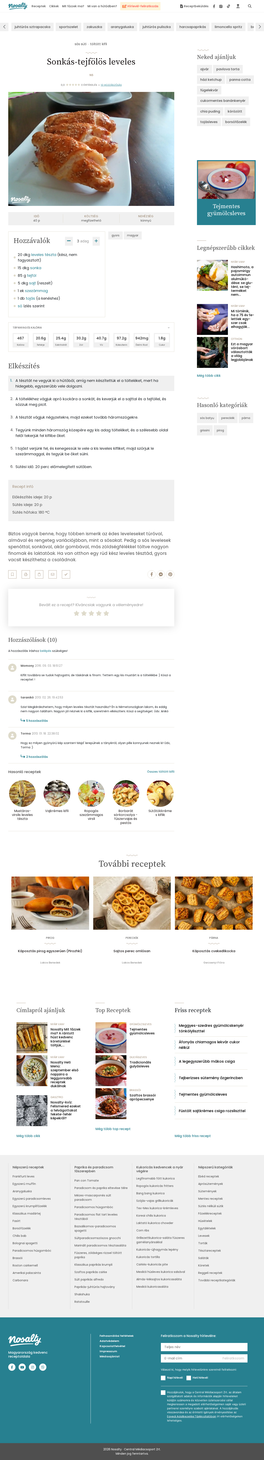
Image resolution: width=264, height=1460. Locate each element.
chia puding (210, 111)
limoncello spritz (228, 27)
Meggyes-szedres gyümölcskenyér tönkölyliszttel (211, 1028)
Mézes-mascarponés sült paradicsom (92, 1197)
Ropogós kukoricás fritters (154, 1186)
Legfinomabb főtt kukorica (155, 1178)
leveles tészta (43, 254)
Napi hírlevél (175, 1377)
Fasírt (16, 1221)
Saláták (203, 1258)
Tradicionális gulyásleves (140, 1064)
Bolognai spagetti (25, 1243)
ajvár (204, 69)
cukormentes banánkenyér (222, 100)
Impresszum (108, 1351)
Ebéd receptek (208, 1176)
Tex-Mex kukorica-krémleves (157, 1208)
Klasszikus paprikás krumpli (93, 1265)
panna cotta (240, 79)
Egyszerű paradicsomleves (32, 1199)
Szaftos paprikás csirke (90, 1272)
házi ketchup (211, 79)
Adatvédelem (109, 1341)
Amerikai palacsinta (27, 1273)
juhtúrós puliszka (157, 27)
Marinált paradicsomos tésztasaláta (100, 1245)
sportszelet (68, 27)
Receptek (39, 6)
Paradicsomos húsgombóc (32, 1251)
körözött (235, 111)
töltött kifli (98, 44)
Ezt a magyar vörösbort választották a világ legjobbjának (242, 352)
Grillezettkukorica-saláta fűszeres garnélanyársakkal (160, 1240)
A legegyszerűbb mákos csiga (207, 1061)
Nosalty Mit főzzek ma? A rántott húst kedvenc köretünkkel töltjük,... (66, 1037)
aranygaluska (122, 27)
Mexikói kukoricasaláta (152, 1287)
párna (246, 418)
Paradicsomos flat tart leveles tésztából (96, 1216)
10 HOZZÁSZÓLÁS (111, 85)
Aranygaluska (22, 1191)
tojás (30, 298)
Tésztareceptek (209, 1251)
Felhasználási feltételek (117, 1336)
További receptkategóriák (216, 1280)
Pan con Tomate (86, 1180)
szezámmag (36, 290)
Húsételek (205, 1221)
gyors (115, 235)
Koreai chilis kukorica (151, 1216)
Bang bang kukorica (150, 1193)
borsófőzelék (236, 122)
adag (84, 241)
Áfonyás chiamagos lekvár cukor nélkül (209, 1044)
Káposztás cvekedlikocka (213, 951)
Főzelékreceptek (210, 1213)
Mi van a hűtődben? (102, 6)
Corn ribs (142, 1230)
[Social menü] (221, 6)
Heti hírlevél (200, 1377)
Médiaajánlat (110, 1356)
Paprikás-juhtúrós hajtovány (94, 1287)
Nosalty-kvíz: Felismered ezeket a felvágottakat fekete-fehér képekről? (66, 1110)
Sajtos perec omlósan (131, 951)
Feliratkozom (233, 1358)
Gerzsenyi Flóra (213, 963)
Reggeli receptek (210, 1273)
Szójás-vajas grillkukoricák (154, 1201)
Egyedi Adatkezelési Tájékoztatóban (191, 1416)
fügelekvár (209, 90)
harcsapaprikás (192, 27)
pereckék (228, 418)
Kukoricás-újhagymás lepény (157, 1250)
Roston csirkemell (25, 1265)
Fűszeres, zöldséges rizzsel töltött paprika (98, 1255)
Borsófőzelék (22, 1228)
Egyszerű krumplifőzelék (30, 1206)
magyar (132, 235)
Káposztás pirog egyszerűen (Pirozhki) (50, 951)
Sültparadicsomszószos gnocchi (97, 1238)
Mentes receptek (210, 1199)
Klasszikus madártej (27, 1213)
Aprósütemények (210, 1184)
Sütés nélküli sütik (210, 1206)
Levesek (204, 1236)
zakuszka (94, 27)
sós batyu (207, 418)
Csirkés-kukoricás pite (152, 1264)
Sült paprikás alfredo (89, 1279)
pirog (220, 430)
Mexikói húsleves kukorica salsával (160, 1272)
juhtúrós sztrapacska (32, 27)
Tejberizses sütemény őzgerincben (211, 1077)
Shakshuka (82, 1294)
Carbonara (20, 1280)
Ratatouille (82, 1302)
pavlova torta (227, 69)
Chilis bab (19, 1236)
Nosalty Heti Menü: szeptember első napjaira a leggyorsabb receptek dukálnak (64, 1074)
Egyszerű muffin (24, 1184)
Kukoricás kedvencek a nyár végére (159, 1169)
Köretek (203, 1265)
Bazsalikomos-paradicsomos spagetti (95, 1228)
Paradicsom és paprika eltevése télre (101, 1188)
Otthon (236, 339)
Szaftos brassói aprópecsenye (143, 1097)
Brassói (17, 1258)
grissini (205, 430)
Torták (202, 1243)
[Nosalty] (17, 6)
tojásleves (209, 122)
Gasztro (57, 1097)
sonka (35, 267)
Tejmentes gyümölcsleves (142, 1031)
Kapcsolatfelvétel (112, 1346)
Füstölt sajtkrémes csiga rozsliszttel (212, 1110)
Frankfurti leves (23, 1176)
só (20, 306)
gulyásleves (138, 1057)
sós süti (80, 44)
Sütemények (207, 1191)
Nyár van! (238, 262)
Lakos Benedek (50, 963)
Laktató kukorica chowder (154, 1223)
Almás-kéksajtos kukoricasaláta (159, 1279)
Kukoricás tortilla (148, 1257)
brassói (135, 1090)
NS (91, 75)
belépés (45, 651)
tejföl (31, 275)
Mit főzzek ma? (73, 6)
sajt (32, 283)
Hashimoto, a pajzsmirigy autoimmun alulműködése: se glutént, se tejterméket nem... (242, 281)
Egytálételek (207, 1228)
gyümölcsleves (141, 1024)
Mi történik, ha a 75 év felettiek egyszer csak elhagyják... (242, 319)
